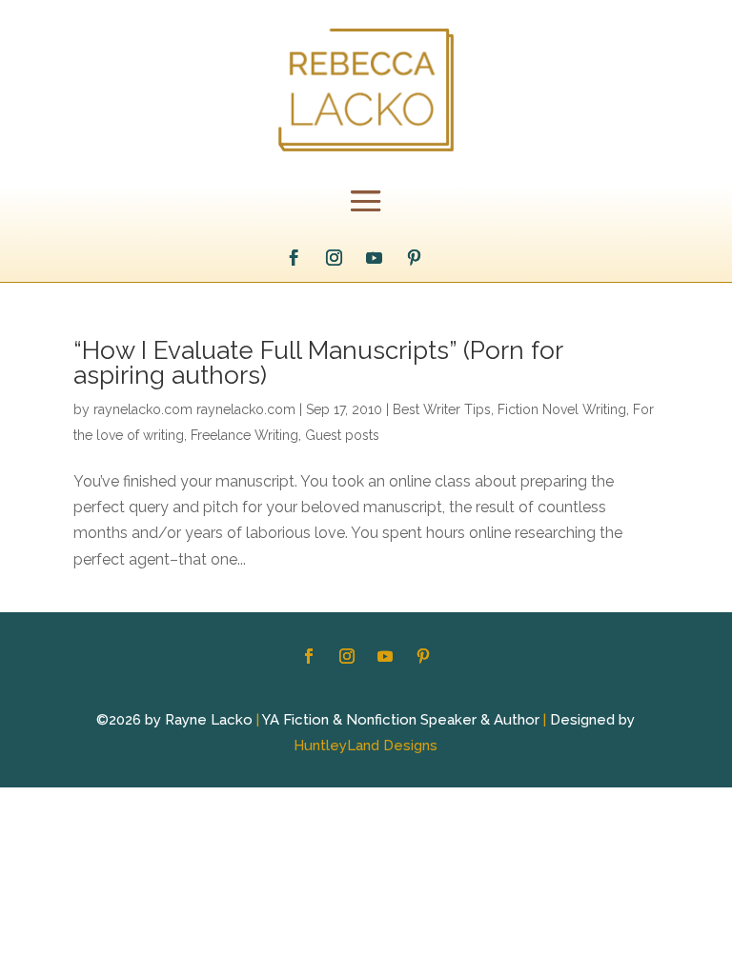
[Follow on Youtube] (373, 258)
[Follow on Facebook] (293, 258)
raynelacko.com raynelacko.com (194, 409)
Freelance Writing (244, 435)
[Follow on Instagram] (333, 258)
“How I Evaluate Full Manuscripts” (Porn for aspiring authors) (317, 362)
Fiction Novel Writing (562, 409)
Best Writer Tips (442, 409)
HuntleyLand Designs (365, 745)
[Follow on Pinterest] (413, 258)
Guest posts (342, 435)
